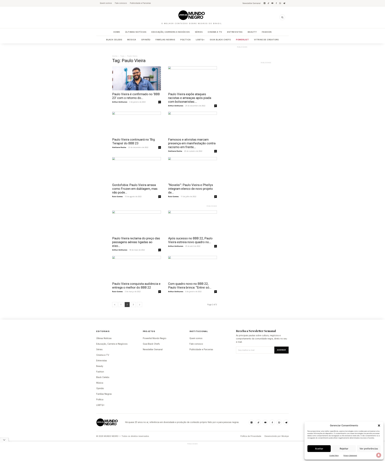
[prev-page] (114, 304)
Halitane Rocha (119, 147)
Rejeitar (344, 448)
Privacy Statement (350, 455)
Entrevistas (235, 32)
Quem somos (106, 3)
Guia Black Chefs (220, 39)
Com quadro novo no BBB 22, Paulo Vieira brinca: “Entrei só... (189, 285)
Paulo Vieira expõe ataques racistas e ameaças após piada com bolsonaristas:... (189, 97)
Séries (199, 32)
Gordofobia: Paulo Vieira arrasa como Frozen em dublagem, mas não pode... (134, 188)
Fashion (267, 32)
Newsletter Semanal (251, 3)
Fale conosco (121, 3)
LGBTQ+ (200, 39)
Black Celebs (114, 39)
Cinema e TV (215, 32)
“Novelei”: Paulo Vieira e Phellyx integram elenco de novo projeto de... (190, 188)
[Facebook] (276, 3)
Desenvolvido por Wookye (277, 436)
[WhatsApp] (280, 3)
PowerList (242, 39)
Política (185, 39)
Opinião (145, 39)
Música (131, 39)
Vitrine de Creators (266, 39)
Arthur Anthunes (119, 102)
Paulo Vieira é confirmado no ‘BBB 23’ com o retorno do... (136, 96)
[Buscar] (282, 17)
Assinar (281, 350)
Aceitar (319, 448)
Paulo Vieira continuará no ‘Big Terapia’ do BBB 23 (133, 141)
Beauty (252, 32)
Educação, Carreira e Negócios (170, 32)
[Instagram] (264, 3)
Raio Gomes (117, 196)
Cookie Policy (334, 455)
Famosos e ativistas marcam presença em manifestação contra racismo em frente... (192, 143)
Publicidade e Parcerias (140, 3)
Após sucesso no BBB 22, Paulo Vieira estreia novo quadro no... (190, 240)
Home (116, 32)
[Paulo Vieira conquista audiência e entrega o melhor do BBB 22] (136, 268)
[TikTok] (268, 3)
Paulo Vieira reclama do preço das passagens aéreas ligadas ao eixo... (136, 242)
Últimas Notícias (135, 32)
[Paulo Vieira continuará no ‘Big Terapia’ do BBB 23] (136, 124)
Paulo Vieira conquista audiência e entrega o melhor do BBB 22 (136, 285)
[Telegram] (284, 3)
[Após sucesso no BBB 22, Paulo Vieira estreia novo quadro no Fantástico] (192, 223)
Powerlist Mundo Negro (154, 338)
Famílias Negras (165, 39)
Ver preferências (369, 448)
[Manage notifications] (378, 455)
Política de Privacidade (250, 436)
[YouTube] (272, 3)
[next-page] (139, 304)
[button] (378, 425)
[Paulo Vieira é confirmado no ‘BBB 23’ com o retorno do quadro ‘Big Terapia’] (136, 78)
